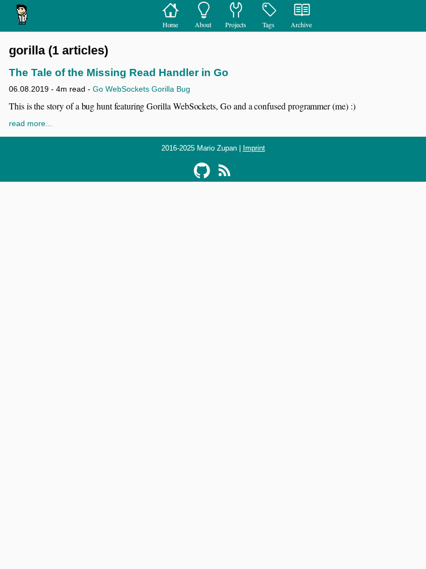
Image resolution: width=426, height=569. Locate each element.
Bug (183, 88)
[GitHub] (202, 170)
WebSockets (127, 88)
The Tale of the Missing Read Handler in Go (119, 72)
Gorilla (162, 88)
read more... (30, 123)
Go (98, 88)
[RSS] (224, 170)
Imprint (254, 148)
